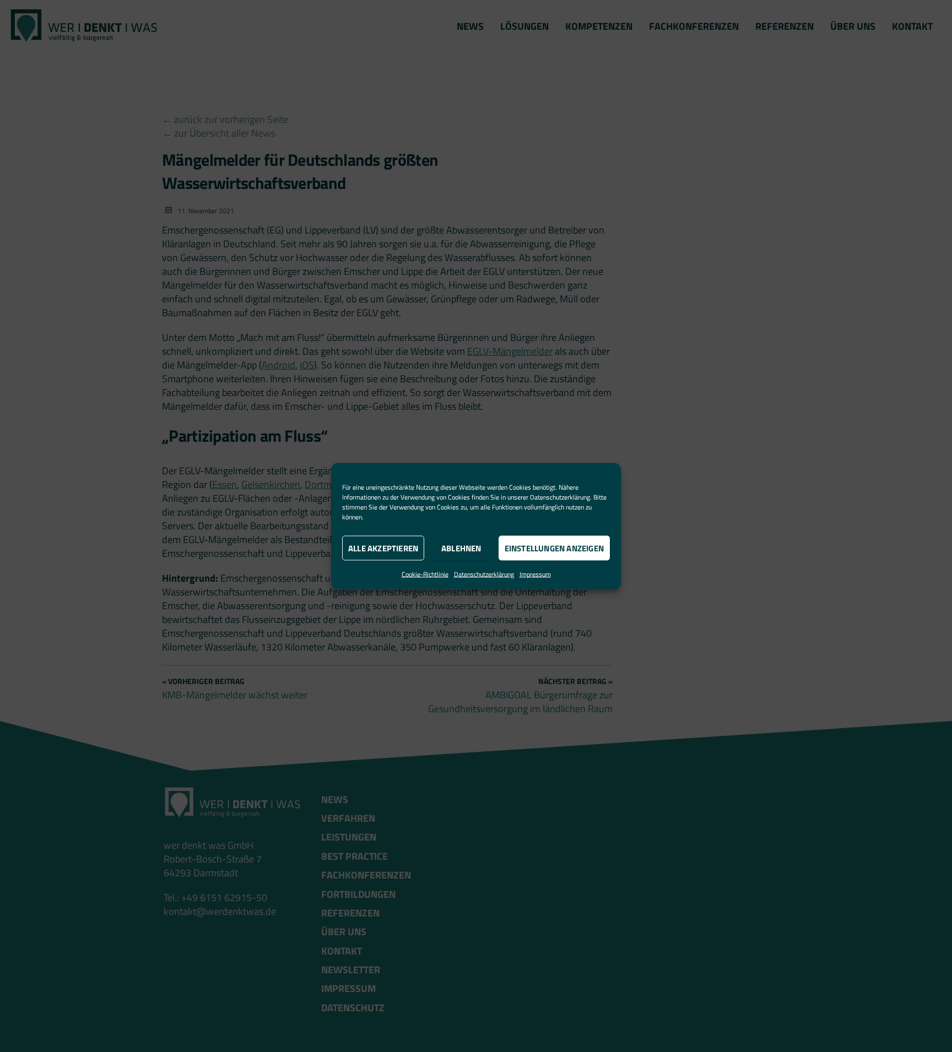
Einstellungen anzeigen (554, 547)
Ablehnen (461, 547)
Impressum (535, 574)
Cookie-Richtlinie (425, 574)
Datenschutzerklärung (560, 497)
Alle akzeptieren (383, 547)
